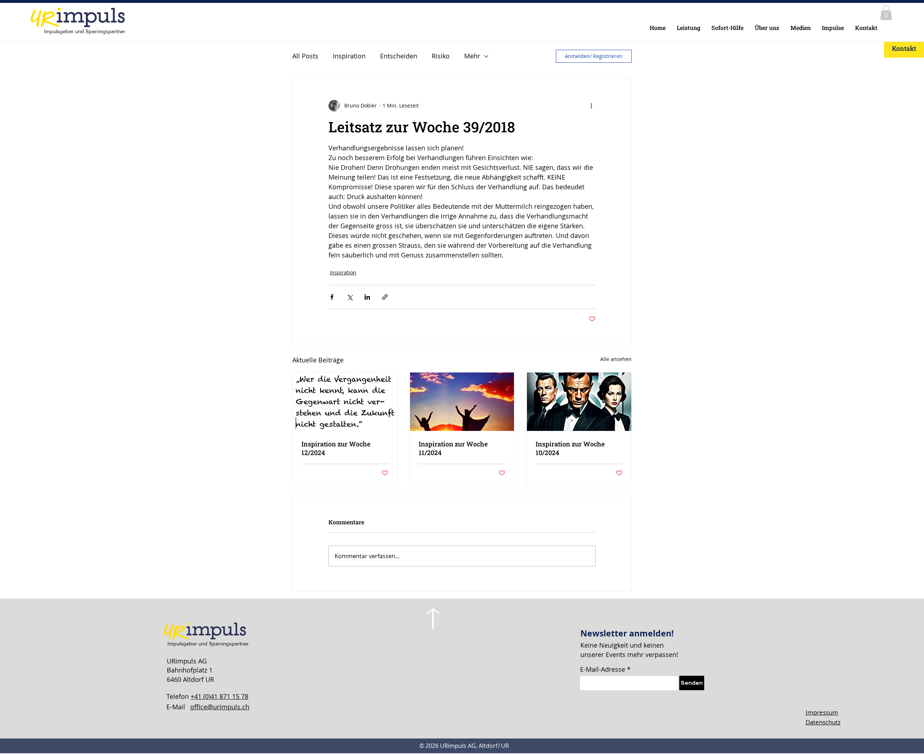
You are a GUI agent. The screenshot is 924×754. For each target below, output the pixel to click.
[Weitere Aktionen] (591, 105)
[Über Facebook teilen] (331, 297)
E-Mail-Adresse (602, 669)
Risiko (441, 56)
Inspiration (349, 56)
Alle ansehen (616, 359)
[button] (886, 12)
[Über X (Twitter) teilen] (349, 297)
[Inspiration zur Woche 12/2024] (345, 401)
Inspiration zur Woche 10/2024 (570, 448)
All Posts (305, 56)
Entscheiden (398, 56)
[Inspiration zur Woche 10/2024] (579, 401)
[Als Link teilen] (385, 297)
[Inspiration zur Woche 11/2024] (462, 401)
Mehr (472, 56)
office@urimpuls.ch (219, 706)
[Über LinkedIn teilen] (367, 297)
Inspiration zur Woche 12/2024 (335, 448)
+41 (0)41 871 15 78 (219, 696)
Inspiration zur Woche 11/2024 (453, 448)
